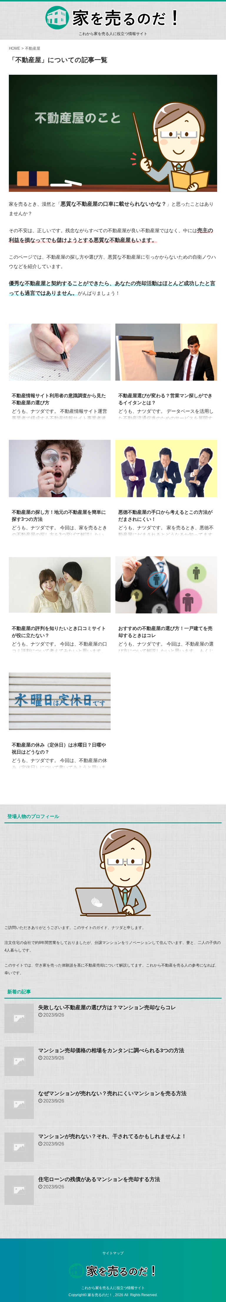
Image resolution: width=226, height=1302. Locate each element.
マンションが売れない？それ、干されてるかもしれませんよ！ (112, 1136)
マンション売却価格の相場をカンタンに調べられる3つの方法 (111, 1050)
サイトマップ (113, 1253)
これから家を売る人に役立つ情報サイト (113, 1288)
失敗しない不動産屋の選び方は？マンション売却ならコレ (107, 1007)
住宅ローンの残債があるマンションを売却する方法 (99, 1179)
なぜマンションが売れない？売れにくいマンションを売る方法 (112, 1093)
